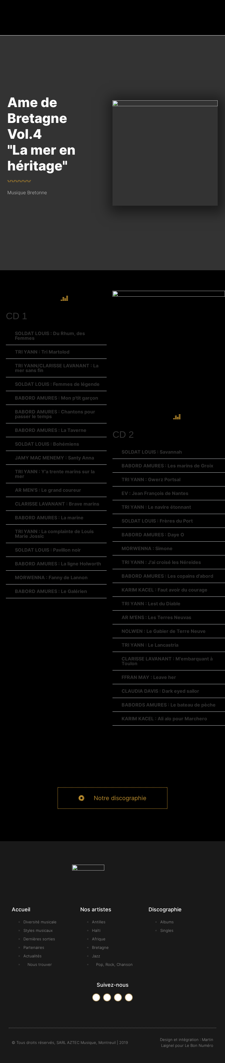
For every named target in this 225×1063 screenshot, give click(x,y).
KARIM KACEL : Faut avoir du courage (164, 590)
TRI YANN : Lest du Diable (151, 603)
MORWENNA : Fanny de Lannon (51, 577)
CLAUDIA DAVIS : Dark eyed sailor (160, 691)
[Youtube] (118, 997)
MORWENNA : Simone (147, 548)
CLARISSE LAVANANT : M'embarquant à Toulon (167, 661)
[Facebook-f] (96, 997)
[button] (204, 17)
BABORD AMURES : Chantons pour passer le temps (55, 414)
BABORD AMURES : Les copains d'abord (167, 576)
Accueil (21, 909)
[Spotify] (48, 298)
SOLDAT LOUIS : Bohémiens (47, 444)
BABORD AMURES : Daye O (153, 535)
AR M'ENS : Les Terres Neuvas (156, 617)
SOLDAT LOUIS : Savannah (152, 452)
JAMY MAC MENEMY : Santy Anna (54, 458)
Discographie (165, 909)
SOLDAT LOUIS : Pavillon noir (48, 550)
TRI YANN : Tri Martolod (42, 352)
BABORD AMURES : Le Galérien (51, 591)
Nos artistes (95, 909)
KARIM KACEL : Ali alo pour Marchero (164, 718)
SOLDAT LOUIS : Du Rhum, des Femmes (50, 335)
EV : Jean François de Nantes (155, 493)
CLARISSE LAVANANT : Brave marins (57, 504)
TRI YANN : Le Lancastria (150, 645)
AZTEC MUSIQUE (33, 24)
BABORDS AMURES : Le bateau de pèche (169, 705)
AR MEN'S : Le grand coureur (48, 490)
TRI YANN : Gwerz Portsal (151, 479)
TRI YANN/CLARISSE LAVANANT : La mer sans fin (56, 368)
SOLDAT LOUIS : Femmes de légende (57, 384)
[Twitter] (107, 997)
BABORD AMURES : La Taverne (50, 430)
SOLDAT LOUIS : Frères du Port (157, 521)
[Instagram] (129, 997)
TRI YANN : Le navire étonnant (156, 507)
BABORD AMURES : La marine (49, 517)
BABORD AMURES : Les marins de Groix (167, 466)
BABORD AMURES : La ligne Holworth (58, 564)
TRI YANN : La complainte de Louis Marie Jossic (54, 533)
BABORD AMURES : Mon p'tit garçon (56, 398)
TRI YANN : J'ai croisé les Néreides (161, 562)
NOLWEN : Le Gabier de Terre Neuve (164, 631)
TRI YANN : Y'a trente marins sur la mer (55, 474)
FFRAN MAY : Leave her (149, 677)
